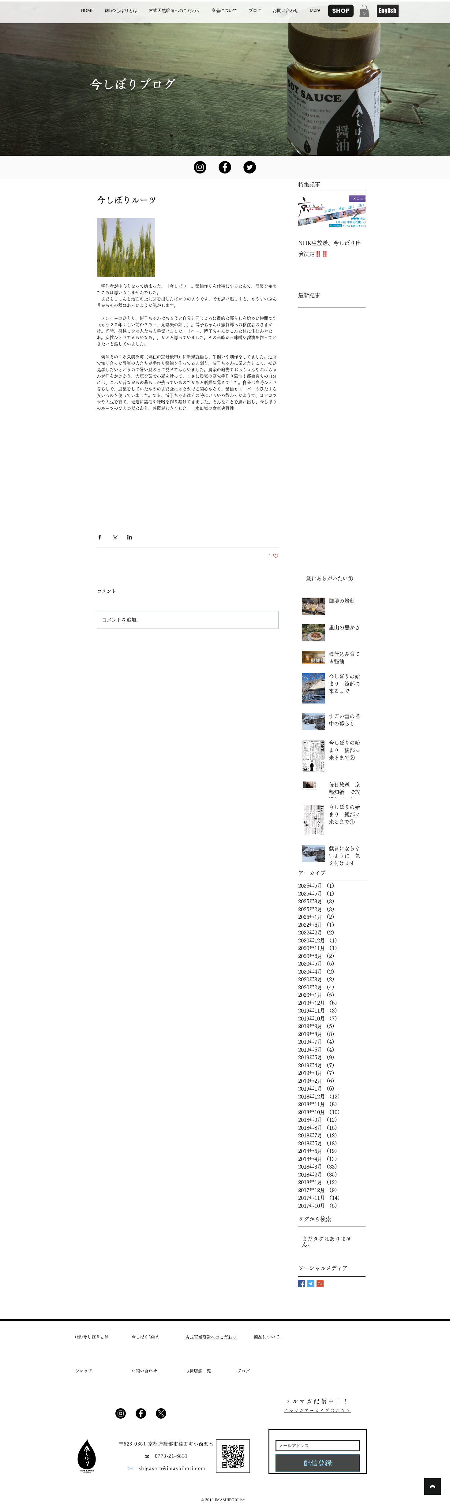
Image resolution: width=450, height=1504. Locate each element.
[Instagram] (200, 167)
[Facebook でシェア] (100, 537)
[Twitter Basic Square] (310, 1283)
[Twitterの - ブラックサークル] (249, 167)
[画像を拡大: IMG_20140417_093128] (126, 247)
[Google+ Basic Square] (320, 1283)
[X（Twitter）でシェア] (115, 537)
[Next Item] (355, 213)
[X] (161, 1413)
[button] (364, 11)
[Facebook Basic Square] (301, 1283)
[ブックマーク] (432, 1486)
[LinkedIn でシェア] (130, 537)
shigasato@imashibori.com (172, 1468)
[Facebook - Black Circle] (225, 167)
